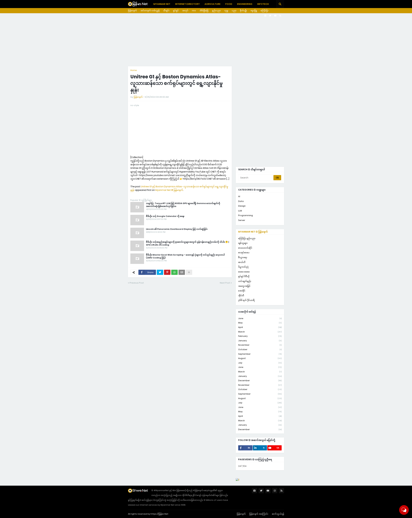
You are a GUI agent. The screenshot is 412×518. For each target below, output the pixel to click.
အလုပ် (185, 10)
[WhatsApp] (174, 272)
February (260, 336)
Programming (245, 215)
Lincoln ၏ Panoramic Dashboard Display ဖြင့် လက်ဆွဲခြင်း (177, 229)
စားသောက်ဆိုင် (245, 247)
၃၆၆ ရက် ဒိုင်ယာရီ (246, 300)
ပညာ (234, 10)
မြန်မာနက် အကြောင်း (258, 513)
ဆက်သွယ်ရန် (278, 513)
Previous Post (137, 282)
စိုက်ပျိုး (243, 10)
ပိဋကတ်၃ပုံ (243, 266)
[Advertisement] (206, 39)
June (260, 318)
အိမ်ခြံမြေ (204, 10)
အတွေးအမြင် (244, 286)
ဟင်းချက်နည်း (244, 281)
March (260, 331)
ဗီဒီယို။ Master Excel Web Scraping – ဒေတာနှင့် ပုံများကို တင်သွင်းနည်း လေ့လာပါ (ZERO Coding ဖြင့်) (185, 256)
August (260, 358)
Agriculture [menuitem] (212, 4)
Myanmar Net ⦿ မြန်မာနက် (253, 231)
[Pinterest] (167, 272)
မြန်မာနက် (132, 10)
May (260, 322)
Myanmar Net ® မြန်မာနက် (169, 190)
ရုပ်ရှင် (176, 10)
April (260, 327)
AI (239, 196)
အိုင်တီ (241, 295)
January (260, 340)
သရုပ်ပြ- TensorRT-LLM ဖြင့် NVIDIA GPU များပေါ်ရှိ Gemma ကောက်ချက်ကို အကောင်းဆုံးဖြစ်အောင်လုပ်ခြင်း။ (183, 205)
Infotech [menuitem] (263, 4)
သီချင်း (166, 10)
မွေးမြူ (254, 10)
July (260, 362)
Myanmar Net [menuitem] (161, 4)
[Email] (181, 272)
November (260, 344)
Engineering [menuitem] (244, 4)
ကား (194, 10)
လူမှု (226, 10)
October (260, 349)
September (260, 353)
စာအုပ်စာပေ (243, 252)
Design (242, 205)
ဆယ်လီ (241, 262)
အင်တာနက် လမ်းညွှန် (149, 10)
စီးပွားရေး (242, 257)
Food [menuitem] (228, 4)
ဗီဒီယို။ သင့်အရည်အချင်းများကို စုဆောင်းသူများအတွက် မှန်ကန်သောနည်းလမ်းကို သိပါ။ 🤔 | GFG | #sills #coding (187, 243)
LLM (240, 210)
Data (241, 201)
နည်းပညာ (216, 10)
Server (241, 220)
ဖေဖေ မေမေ (244, 271)
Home (133, 70)
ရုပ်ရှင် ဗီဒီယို (243, 276)
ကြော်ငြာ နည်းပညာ (246, 238)
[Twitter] (160, 272)
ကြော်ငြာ (264, 10)
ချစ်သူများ (243, 243)
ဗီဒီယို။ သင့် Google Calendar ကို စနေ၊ (165, 216)
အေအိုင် (241, 290)
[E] (237, 479)
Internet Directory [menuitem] (187, 4)
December (260, 380)
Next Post (225, 282)
